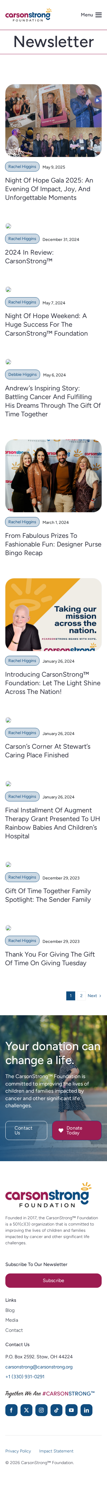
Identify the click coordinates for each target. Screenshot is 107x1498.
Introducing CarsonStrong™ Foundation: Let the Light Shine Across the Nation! (52, 683)
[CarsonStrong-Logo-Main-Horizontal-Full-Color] (48, 1184)
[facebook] (11, 1410)
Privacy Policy (18, 1451)
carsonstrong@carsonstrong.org (39, 1367)
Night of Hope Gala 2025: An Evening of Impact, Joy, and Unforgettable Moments (49, 189)
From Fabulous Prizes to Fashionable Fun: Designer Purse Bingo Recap (53, 544)
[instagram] (41, 1410)
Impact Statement (56, 1451)
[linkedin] (87, 1410)
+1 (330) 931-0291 (25, 1376)
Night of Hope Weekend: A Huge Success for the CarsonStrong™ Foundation (46, 324)
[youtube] (71, 1410)
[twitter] (27, 1410)
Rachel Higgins (22, 166)
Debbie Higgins (22, 374)
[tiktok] (57, 1410)
